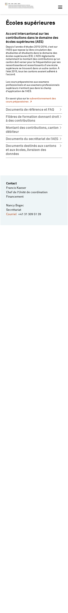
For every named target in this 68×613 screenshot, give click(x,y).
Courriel (12, 214)
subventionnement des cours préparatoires (31, 100)
